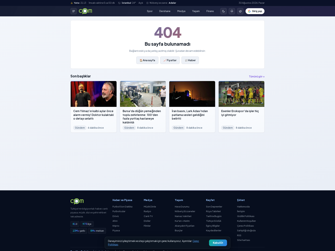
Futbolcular (119, 211)
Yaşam (196, 11)
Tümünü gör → (257, 76)
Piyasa (116, 230)
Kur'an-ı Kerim (182, 220)
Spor (149, 11)
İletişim (241, 211)
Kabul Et (218, 242)
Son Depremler (214, 206)
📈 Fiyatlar (169, 60)
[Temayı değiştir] (223, 11)
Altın (115, 220)
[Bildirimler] (240, 11)
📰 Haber (190, 60)
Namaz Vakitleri (183, 216)
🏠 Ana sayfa (147, 60)
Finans (210, 11)
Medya (181, 11)
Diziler (147, 220)
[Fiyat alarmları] (232, 11)
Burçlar (179, 230)
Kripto (116, 225)
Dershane (164, 11)
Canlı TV (148, 216)
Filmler (147, 225)
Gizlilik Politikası (245, 216)
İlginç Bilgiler (213, 225)
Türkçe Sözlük (213, 220)
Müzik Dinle (150, 206)
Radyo (147, 211)
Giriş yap (257, 11)
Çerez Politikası (245, 225)
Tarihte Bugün (214, 216)
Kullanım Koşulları (246, 220)
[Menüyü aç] (73, 11)
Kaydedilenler (213, 230)
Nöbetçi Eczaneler (185, 211)
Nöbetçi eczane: (163, 2)
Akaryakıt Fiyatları (184, 225)
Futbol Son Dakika (122, 206)
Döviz (116, 216)
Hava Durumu (182, 206)
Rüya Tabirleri (213, 211)
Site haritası (243, 240)
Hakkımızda (243, 206)
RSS (239, 235)
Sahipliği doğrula (246, 230)
